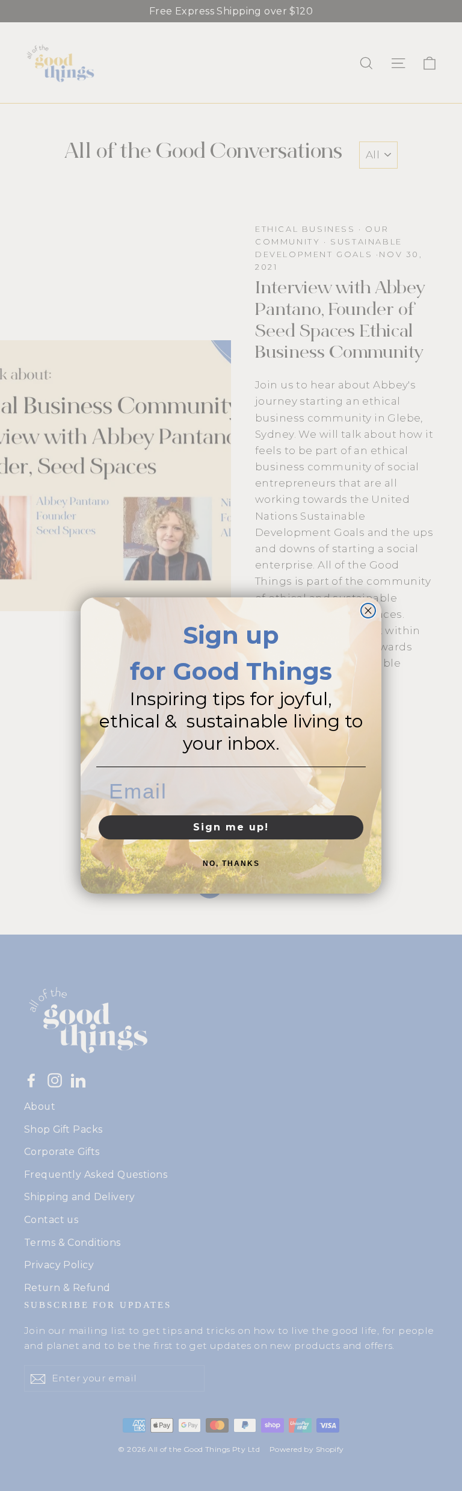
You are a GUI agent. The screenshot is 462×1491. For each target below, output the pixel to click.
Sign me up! (231, 827)
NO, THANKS (231, 863)
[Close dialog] (368, 610)
